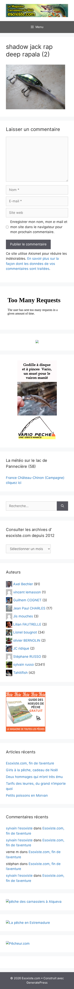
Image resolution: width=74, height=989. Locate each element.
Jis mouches (23, 616)
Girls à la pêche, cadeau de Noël (32, 770)
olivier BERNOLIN (26, 640)
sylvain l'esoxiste (19, 828)
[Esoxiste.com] (37, 10)
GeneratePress (37, 982)
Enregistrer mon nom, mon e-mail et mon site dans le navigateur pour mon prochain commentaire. (38, 227)
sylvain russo (23, 664)
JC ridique (21, 648)
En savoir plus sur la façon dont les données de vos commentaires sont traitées (32, 264)
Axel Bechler (23, 584)
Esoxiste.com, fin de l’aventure (30, 763)
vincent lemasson (27, 592)
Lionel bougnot (25, 632)
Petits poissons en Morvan (27, 795)
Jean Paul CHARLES (29, 608)
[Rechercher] (62, 506)
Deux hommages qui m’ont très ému (34, 777)
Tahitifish (20, 672)
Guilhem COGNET (27, 600)
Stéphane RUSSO (27, 656)
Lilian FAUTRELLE (27, 624)
